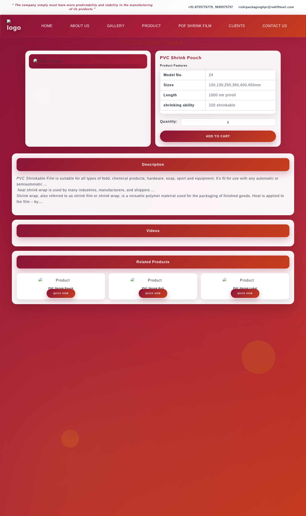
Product (151, 26)
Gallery (116, 26)
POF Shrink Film (195, 26)
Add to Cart (218, 136)
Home (47, 26)
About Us (80, 26)
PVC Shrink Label (245, 288)
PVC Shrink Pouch (60, 288)
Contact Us (275, 26)
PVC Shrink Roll (153, 288)
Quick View (61, 293)
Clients (237, 26)
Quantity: (168, 121)
